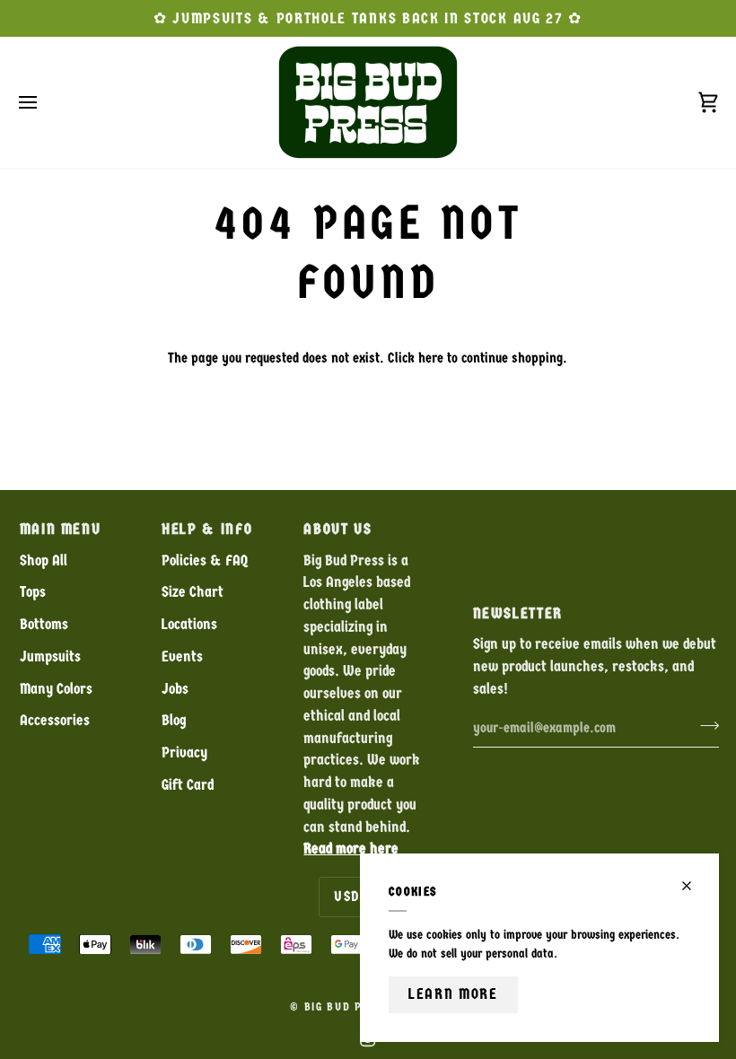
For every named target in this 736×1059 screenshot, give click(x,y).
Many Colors (56, 688)
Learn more (453, 993)
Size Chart (192, 591)
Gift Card (188, 784)
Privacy (184, 752)
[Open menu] (44, 102)
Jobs (175, 688)
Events (182, 656)
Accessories (55, 720)
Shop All (43, 560)
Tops (33, 591)
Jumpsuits (50, 656)
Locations (189, 624)
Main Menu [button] (60, 529)
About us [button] (337, 529)
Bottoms (44, 624)
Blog (174, 720)
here (430, 357)
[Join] (704, 726)
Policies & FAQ (205, 560)
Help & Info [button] (207, 529)
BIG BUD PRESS (347, 1007)
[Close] (694, 885)
